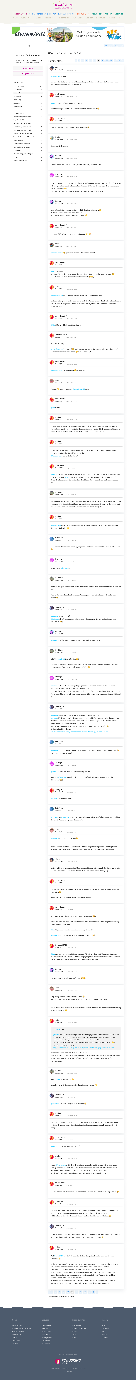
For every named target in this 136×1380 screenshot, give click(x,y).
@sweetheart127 (57, 253)
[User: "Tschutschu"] (52, 119)
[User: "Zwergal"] (52, 175)
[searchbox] (21, 46)
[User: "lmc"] (52, 381)
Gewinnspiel (46, 1344)
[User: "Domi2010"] (52, 608)
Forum (15, 18)
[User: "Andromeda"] (52, 95)
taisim (58, 156)
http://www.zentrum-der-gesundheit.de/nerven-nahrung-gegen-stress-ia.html (80, 732)
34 (103, 61)
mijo (57, 244)
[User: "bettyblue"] (52, 539)
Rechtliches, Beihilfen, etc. (22, 127)
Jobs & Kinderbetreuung (21, 147)
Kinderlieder (50, 18)
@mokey (54, 103)
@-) (66, 477)
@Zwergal (54, 750)
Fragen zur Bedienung (20, 160)
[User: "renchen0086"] (52, 335)
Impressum (106, 1328)
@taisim (54, 718)
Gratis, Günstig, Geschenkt (22, 130)
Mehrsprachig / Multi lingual (23, 154)
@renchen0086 (56, 370)
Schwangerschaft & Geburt (42, 14)
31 (90, 61)
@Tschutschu (61, 1165)
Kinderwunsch (20, 14)
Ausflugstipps (26, 18)
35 (107, 61)
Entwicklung (17, 106)
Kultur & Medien (18, 140)
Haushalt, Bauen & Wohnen (22, 133)
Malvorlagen (77, 18)
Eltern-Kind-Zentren (79, 1328)
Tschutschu (60, 118)
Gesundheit (97, 14)
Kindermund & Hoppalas (21, 143)
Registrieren (28, 74)
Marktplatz (100, 18)
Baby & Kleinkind (66, 14)
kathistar (59, 492)
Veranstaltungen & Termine (22, 116)
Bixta (57, 137)
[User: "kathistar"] (52, 493)
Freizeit (108, 14)
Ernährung (17, 99)
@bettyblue (65, 568)
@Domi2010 (55, 640)
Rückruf (111, 18)
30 (86, 61)
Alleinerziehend (18, 113)
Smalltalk (16, 93)
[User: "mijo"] (52, 245)
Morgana (59, 790)
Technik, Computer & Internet (23, 137)
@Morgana (55, 817)
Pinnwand (119, 46)
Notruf (74, 1338)
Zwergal (58, 174)
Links (104, 1331)
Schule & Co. (83, 14)
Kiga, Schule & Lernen (20, 120)
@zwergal (54, 616)
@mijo (53, 271)
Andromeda (60, 94)
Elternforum (46, 1325)
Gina (57, 67)
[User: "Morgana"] (52, 790)
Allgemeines (17, 89)
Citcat (57, 1247)
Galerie (39, 18)
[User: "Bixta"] (52, 138)
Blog (103, 1325)
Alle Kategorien (18, 86)
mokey (58, 417)
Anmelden (28, 68)
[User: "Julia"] (52, 287)
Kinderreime (64, 18)
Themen (108, 46)
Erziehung (16, 103)
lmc (57, 380)
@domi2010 (58, 1256)
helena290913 (61, 945)
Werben (104, 1335)
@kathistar (55, 619)
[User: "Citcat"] (52, 1248)
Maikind (59, 1201)
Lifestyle (119, 14)
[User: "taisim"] (52, 156)
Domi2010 (59, 607)
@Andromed (55, 76)
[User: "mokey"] (52, 418)
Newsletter (46, 1341)
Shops (120, 18)
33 (98, 61)
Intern (15, 157)
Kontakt (105, 1338)
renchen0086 (61, 335)
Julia (57, 286)
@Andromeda (56, 456)
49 (119, 61)
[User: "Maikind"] (52, 1202)
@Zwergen (65, 817)
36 (111, 61)
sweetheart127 (61, 225)
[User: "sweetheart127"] (52, 226)
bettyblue (59, 538)
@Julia (53, 325)
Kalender (89, 18)
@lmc (53, 408)
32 (94, 61)
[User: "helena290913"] (52, 946)
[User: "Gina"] (52, 68)
